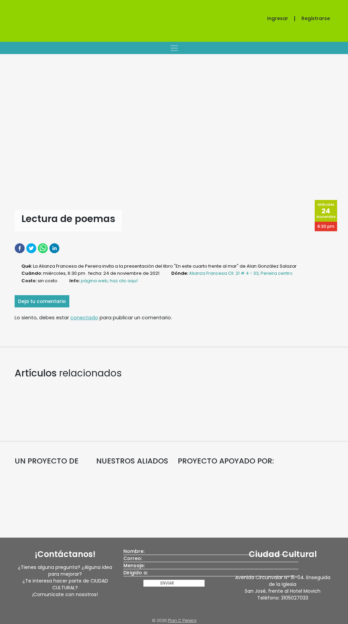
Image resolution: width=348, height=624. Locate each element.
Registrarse (315, 18)
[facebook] (20, 247)
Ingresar (277, 18)
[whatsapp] (43, 247)
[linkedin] (55, 247)
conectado (84, 317)
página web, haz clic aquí (109, 280)
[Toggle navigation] (174, 48)
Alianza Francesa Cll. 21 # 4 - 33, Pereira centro (241, 273)
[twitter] (32, 247)
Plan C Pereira (182, 620)
